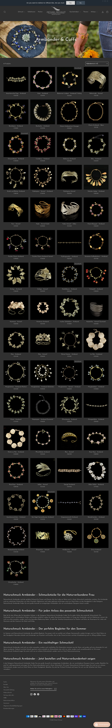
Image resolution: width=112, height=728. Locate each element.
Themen (85, 11)
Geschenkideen (74, 11)
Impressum (6, 703)
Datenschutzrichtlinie (9, 700)
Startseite (51, 35)
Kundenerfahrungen (9, 708)
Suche (5, 681)
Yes (70, 3)
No (81, 3)
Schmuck (21, 11)
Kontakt (6, 684)
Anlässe (93, 11)
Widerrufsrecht (8, 692)
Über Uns (6, 687)
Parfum (40, 11)
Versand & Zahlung (9, 689)
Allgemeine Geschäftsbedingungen (13, 705)
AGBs (5, 697)
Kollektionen (31, 11)
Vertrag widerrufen (9, 695)
